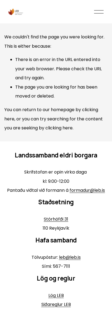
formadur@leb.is (87, 190)
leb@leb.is (70, 257)
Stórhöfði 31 (56, 219)
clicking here (59, 128)
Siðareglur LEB (56, 304)
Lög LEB (56, 295)
